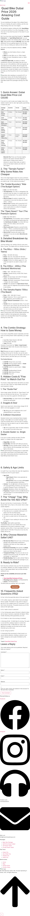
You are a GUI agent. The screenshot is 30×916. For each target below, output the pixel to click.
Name (3, 670)
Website (3, 681)
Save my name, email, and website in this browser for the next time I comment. (15, 689)
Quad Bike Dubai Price (11, 641)
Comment (4, 652)
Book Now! (15, 587)
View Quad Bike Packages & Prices (12, 578)
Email (2, 675)
